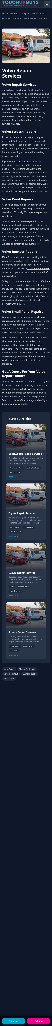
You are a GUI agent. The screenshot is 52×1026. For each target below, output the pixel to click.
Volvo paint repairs (33, 212)
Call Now (39, 1021)
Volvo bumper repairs (38, 268)
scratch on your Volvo (26, 161)
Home (4, 7)
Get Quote (13, 1021)
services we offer (10, 123)
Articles (13, 7)
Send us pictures (10, 400)
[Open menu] (47, 4)
